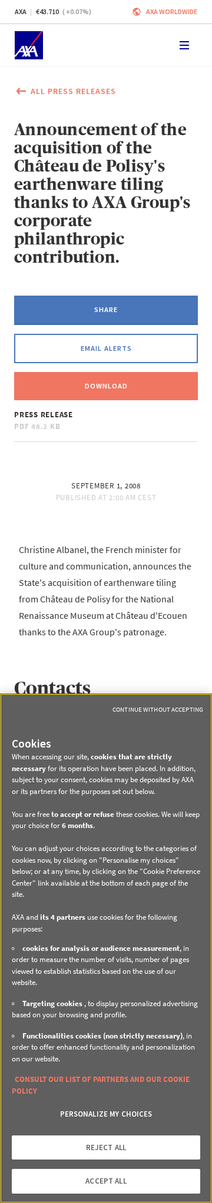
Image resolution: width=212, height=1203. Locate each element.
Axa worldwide (171, 11)
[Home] (29, 45)
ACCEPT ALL (105, 1181)
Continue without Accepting (157, 709)
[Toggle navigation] (184, 45)
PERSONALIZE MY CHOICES (106, 1114)
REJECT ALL (106, 1147)
